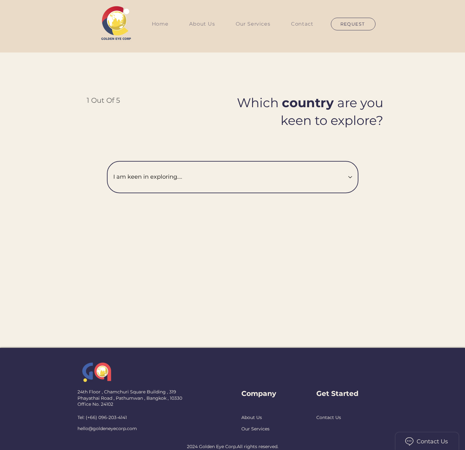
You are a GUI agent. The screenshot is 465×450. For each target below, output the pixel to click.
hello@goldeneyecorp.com (107, 428)
